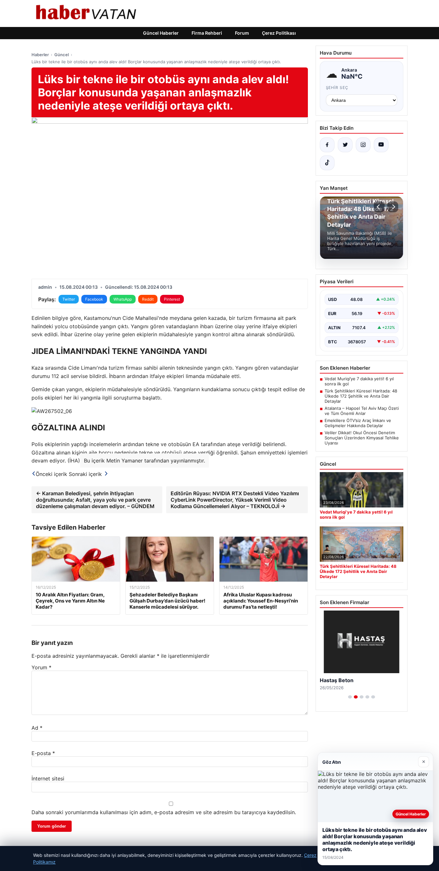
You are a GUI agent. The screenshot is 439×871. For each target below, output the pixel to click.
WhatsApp (122, 299)
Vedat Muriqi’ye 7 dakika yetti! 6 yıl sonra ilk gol (359, 381)
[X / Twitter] (345, 144)
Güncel (61, 54)
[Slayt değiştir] (350, 697)
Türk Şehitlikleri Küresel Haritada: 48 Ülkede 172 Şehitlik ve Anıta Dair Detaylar (361, 396)
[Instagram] (363, 144)
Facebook (94, 299)
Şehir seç (337, 87)
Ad (36, 728)
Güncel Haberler (161, 33)
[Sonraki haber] (392, 206)
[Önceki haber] (379, 206)
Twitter (68, 299)
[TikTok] (327, 162)
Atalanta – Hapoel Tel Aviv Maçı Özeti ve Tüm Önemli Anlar (362, 411)
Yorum (41, 667)
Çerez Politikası (279, 33)
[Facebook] (327, 144)
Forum (242, 33)
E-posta (43, 753)
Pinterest (172, 299)
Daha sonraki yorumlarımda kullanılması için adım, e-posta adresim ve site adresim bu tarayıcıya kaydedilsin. (163, 812)
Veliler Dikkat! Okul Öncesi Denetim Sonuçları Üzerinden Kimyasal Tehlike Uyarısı (362, 437)
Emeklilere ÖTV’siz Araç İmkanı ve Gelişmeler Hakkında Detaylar (358, 423)
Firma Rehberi (207, 33)
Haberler (40, 54)
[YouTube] (381, 144)
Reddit (148, 299)
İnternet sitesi (47, 778)
